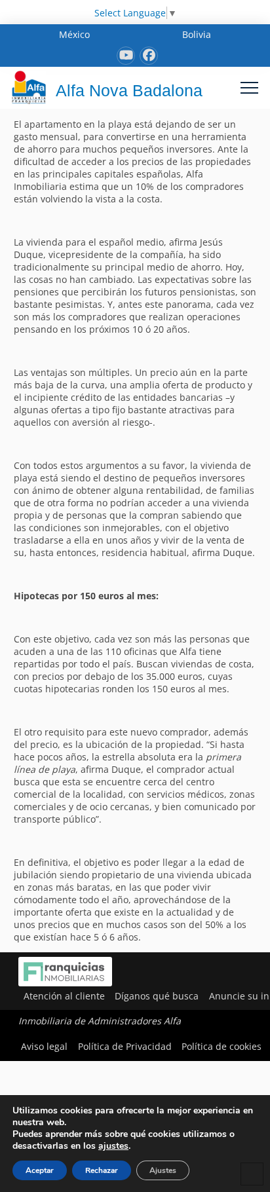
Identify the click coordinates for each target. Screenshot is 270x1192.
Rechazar (101, 1170)
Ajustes (162, 1170)
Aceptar (40, 1170)
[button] (249, 87)
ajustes (113, 1146)
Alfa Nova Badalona (129, 90)
